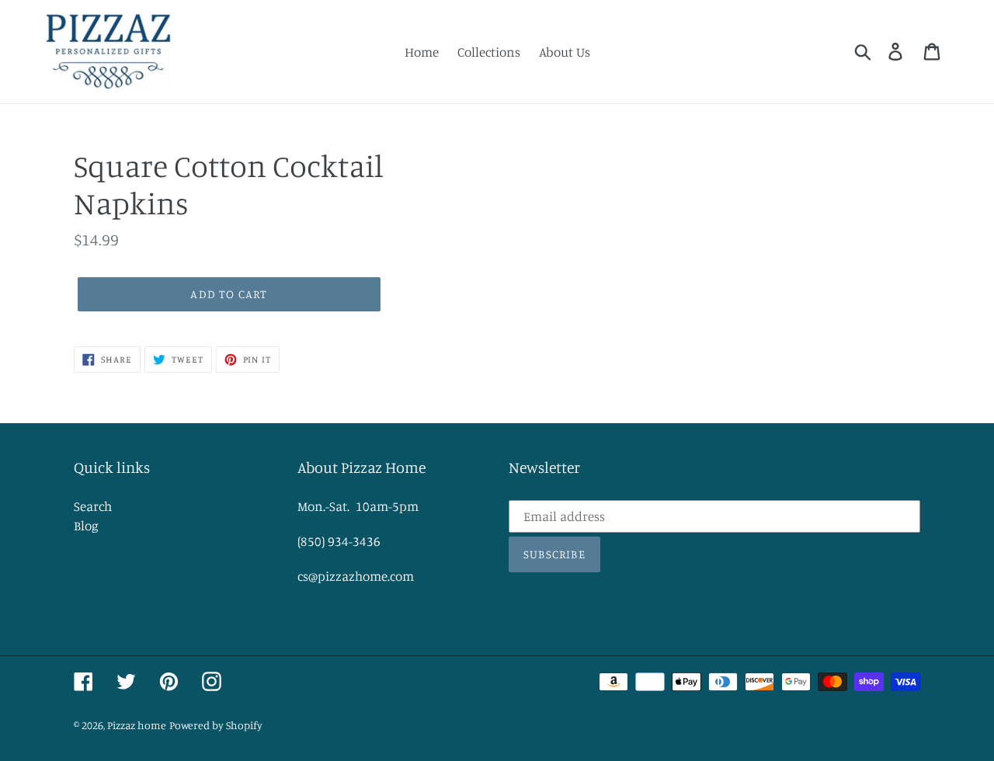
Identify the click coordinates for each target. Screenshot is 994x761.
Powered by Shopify (215, 724)
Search (93, 506)
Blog (86, 525)
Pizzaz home (136, 724)
